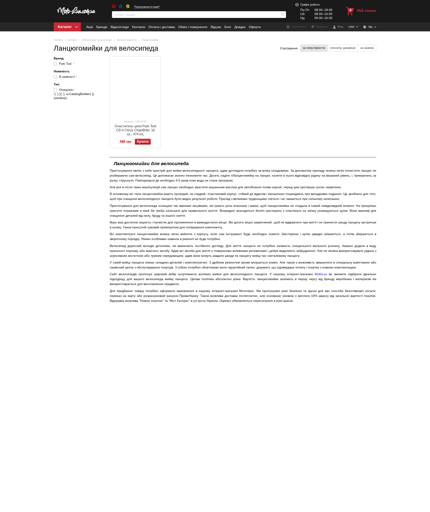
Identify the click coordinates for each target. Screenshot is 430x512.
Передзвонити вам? (147, 7)
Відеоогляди (120, 27)
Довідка (239, 27)
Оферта (255, 27)
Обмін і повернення (192, 27)
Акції (89, 27)
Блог (227, 27)
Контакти (138, 27)
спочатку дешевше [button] (342, 48)
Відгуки (216, 27)
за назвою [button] (367, 48)
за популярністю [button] (314, 48)
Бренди (101, 27)
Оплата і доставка (161, 27)
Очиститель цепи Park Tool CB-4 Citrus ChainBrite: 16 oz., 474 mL (135, 130)
